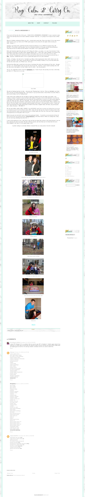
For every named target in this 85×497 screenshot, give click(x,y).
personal (68, 74)
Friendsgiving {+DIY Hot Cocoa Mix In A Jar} (72, 112)
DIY (67, 62)
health (68, 71)
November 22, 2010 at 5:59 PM (27, 342)
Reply (11, 348)
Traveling (68, 65)
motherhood (69, 72)
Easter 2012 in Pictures (72, 128)
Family (12, 330)
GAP (67, 170)
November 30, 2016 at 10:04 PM (26, 435)
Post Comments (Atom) (19, 475)
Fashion (68, 64)
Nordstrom (69, 171)
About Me (30, 23)
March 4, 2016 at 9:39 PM (22, 383)
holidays (17, 330)
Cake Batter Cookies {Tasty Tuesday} (71, 146)
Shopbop (68, 174)
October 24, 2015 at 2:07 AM (22, 352)
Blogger (75, 237)
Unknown (12, 352)
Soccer (21, 330)
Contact (46, 23)
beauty (68, 68)
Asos (67, 165)
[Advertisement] (72, 208)
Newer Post (10, 473)
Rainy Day (46, 494)
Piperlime (68, 173)
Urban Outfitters (70, 176)
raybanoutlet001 (14, 435)
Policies (54, 23)
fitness (68, 70)
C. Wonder (69, 167)
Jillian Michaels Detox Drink (71, 93)
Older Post (57, 473)
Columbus (68, 61)
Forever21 (69, 168)
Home (33, 473)
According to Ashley (15, 342)
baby (67, 67)
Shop (38, 23)
